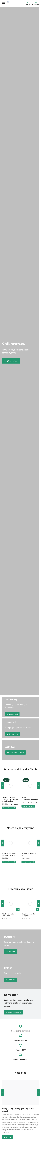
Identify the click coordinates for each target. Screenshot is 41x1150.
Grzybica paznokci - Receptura (28, 915)
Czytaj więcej (7, 1137)
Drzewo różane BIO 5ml (28, 854)
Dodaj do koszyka (8, 808)
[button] (2, 785)
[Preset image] (20, 1092)
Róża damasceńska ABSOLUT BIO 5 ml (9, 854)
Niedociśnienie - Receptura (8, 915)
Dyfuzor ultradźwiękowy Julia (29, 798)
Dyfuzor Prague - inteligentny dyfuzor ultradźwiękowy (10, 799)
